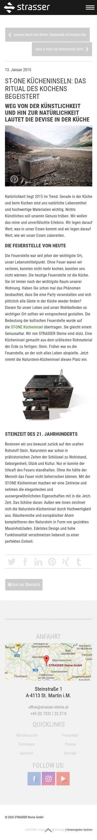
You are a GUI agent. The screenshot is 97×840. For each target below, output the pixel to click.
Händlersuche (27, 735)
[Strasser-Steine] (28, 7)
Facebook (25, 561)
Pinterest (52, 561)
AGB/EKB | (31, 830)
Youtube (63, 778)
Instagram (48, 778)
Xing (65, 561)
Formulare (26, 744)
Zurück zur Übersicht (23, 584)
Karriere (26, 753)
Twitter (11, 561)
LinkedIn (38, 561)
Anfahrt (48, 662)
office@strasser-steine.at (48, 707)
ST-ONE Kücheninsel (27, 327)
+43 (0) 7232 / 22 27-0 (48, 713)
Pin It (14, 179)
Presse (70, 744)
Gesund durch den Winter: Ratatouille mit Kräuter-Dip (50, 35)
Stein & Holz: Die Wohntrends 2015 (59, 49)
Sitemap (59, 830)
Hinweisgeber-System (79, 830)
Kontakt (70, 753)
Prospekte (70, 735)
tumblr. (79, 561)
